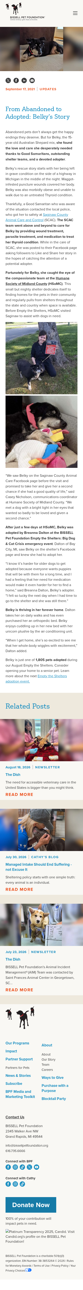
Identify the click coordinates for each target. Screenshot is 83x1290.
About (47, 1045)
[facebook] (8, 1167)
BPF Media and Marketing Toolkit (20, 1094)
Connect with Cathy (20, 1178)
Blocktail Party (54, 1098)
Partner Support (19, 1059)
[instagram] (15, 1167)
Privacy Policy (60, 1266)
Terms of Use (41, 1266)
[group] (41, 759)
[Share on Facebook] (16, 80)
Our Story (48, 1059)
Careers (47, 1069)
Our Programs (17, 1043)
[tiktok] (22, 1167)
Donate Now (31, 1205)
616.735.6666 (15, 1150)
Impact (11, 1051)
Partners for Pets (17, 1067)
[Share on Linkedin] (24, 80)
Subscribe (14, 1083)
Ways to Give (53, 1077)
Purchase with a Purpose (55, 1088)
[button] (75, 13)
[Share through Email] (32, 80)
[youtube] (36, 1167)
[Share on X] (8, 80)
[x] (29, 1167)
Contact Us (15, 1117)
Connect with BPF (19, 1161)
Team (45, 1064)
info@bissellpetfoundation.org (27, 1145)
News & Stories (18, 1075)
